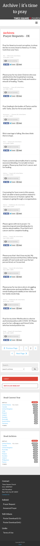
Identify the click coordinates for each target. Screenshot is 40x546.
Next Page (20, 353)
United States (10, 405)
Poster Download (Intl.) (12, 522)
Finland (4, 413)
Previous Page (11, 348)
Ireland (4, 415)
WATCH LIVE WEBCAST (12, 386)
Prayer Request (9, 504)
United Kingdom (7, 409)
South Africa (6, 421)
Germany (5, 423)
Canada (4, 407)
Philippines (5, 460)
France (4, 462)
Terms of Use (8, 533)
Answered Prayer (10, 508)
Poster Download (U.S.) (12, 518)
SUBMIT (6, 379)
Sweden (4, 417)
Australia (5, 419)
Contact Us (5, 494)
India (3, 411)
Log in (20, 544)
